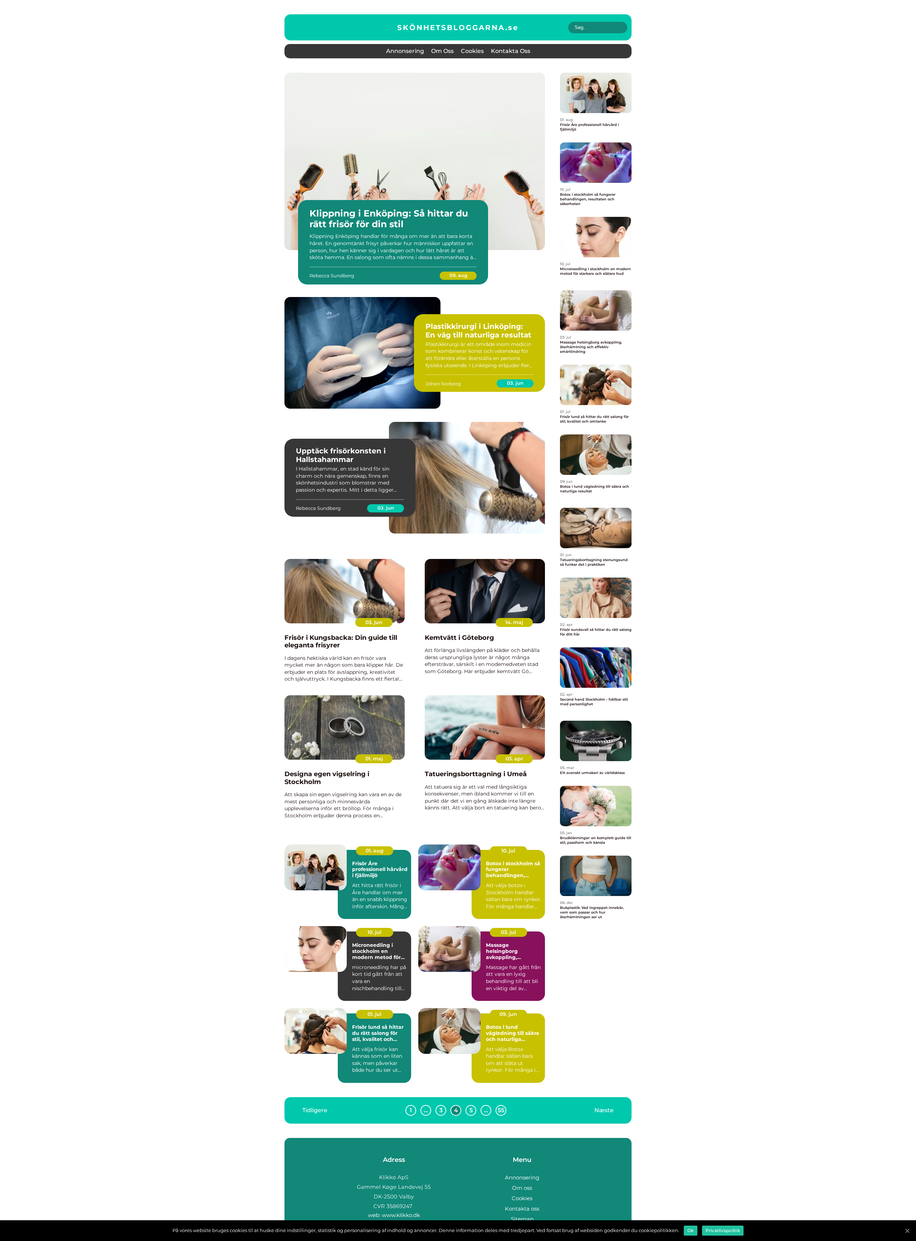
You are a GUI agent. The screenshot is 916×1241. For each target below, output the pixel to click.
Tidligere (314, 1110)
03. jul (508, 932)
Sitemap (522, 1219)
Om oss (442, 51)
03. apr (514, 758)
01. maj (374, 758)
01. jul (374, 1014)
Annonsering (405, 51)
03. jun (515, 383)
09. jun (508, 1014)
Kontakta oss (510, 51)
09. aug (458, 275)
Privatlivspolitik (723, 1230)
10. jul (508, 850)
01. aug (375, 850)
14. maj (514, 622)
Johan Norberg (443, 383)
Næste (604, 1110)
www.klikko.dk (401, 1215)
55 (501, 1110)
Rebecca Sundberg (332, 275)
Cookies (472, 51)
